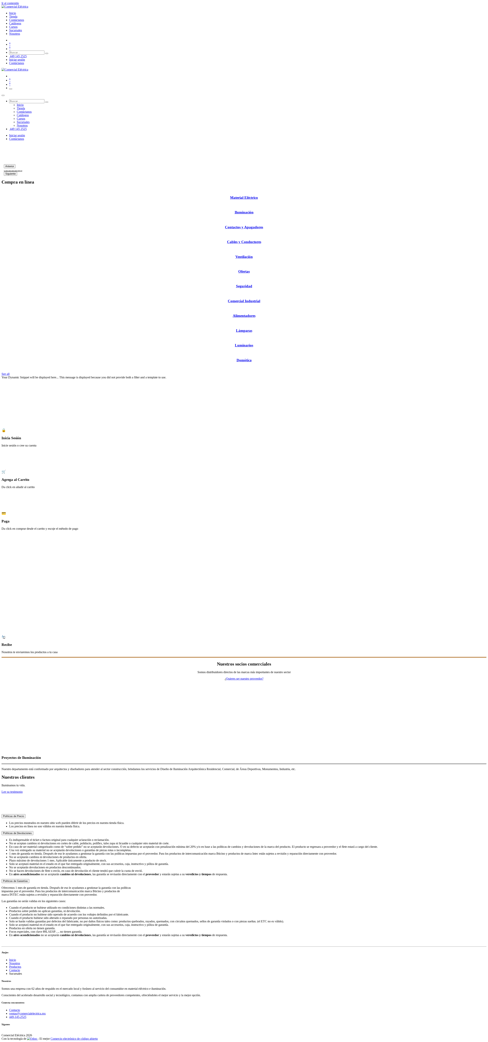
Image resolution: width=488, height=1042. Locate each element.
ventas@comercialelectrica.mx (27, 1013)
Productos (15, 966)
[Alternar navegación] (10, 88)
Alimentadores (244, 316)
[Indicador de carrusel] (5, 171)
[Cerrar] (3, 95)
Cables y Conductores (244, 242)
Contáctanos (16, 63)
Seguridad (244, 286)
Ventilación (244, 257)
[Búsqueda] (46, 53)
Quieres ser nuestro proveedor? (244, 678)
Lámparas (244, 331)
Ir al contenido (10, 3)
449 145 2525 (18, 56)
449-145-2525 (17, 1017)
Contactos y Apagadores (244, 227)
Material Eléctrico (244, 198)
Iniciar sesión (17, 59)
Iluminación (244, 212)
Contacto (14, 970)
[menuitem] (12, 13)
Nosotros (14, 963)
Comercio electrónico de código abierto (74, 1038)
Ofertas (244, 271)
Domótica (244, 360)
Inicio (12, 959)
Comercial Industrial (244, 301)
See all (6, 374)
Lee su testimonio (12, 791)
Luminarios (244, 345)
